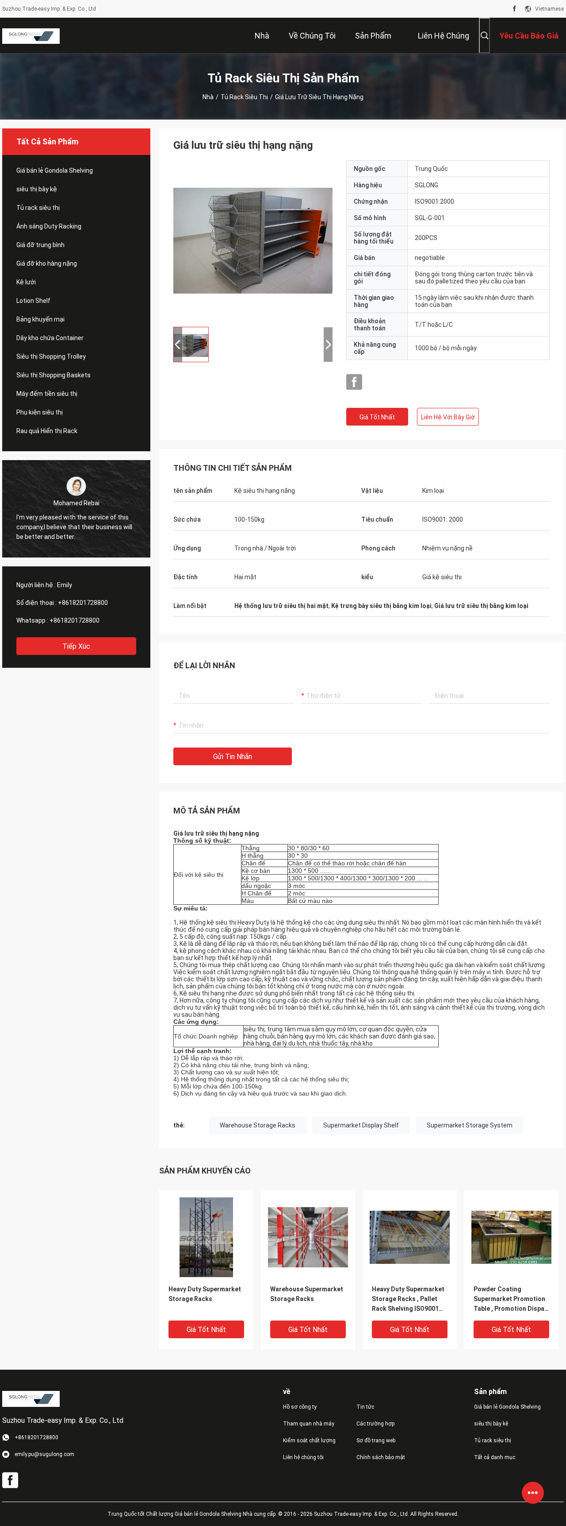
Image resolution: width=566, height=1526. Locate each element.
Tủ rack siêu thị (244, 97)
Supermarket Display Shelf (361, 1125)
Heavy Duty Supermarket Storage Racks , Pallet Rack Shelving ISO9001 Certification (408, 1299)
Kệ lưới (26, 282)
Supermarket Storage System (469, 1125)
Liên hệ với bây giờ (448, 417)
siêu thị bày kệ (36, 189)
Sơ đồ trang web (375, 1440)
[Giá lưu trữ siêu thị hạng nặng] (253, 240)
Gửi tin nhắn (232, 756)
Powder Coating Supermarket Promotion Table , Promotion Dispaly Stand (511, 1299)
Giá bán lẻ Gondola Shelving (54, 170)
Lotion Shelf (33, 300)
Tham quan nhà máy (308, 1424)
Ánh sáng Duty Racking (48, 226)
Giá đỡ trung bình (40, 244)
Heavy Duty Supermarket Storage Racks (204, 1294)
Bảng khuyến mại (40, 319)
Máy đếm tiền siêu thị (46, 393)
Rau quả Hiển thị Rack (46, 430)
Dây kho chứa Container (50, 337)
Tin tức (365, 1407)
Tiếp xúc (76, 646)
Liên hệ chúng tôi (303, 1457)
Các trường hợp (375, 1424)
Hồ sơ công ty (300, 1407)
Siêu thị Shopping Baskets (53, 375)
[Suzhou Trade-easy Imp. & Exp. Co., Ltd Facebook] (514, 9)
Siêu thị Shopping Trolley (51, 356)
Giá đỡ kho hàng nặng (46, 263)
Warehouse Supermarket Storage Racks (306, 1294)
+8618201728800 (83, 602)
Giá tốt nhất (377, 417)
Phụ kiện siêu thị (39, 412)
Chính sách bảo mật (380, 1457)
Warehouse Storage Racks (257, 1125)
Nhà (208, 97)
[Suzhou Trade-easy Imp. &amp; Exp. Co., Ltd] (31, 35)
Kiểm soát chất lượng (309, 1440)
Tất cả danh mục (494, 1457)
